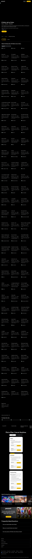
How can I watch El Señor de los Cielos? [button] (10, 524)
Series (6, 36)
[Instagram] (29, 552)
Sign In (24, 1)
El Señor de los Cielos (12, 36)
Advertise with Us (20, 552)
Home (2, 36)
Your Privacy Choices (5, 552)
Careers (16, 552)
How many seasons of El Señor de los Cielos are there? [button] (12, 531)
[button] (8, 499)
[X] (27, 554)
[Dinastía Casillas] (15, 422)
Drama (3, 23)
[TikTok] (29, 550)
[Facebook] (27, 550)
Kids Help (12, 552)
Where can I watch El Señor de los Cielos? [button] (10, 528)
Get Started (28, 1)
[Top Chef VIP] (6, 422)
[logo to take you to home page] (3, 1)
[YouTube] (27, 552)
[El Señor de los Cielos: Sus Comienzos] (24, 422)
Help (9, 552)
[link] (6, 412)
